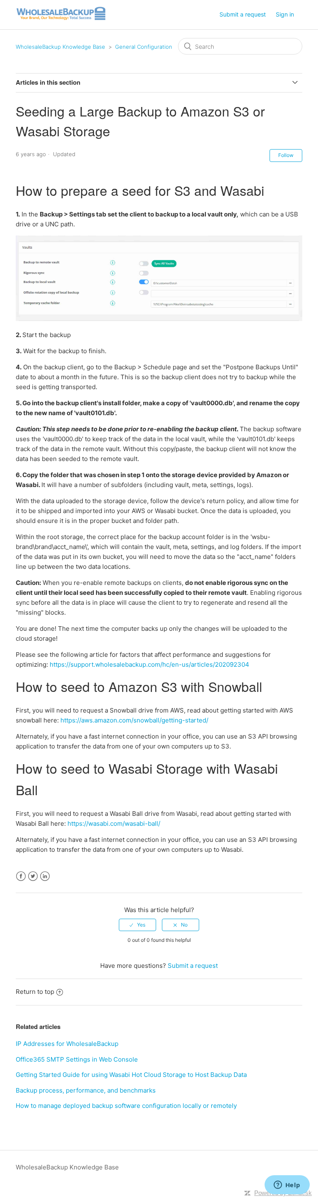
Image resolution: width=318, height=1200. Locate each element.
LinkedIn (45, 876)
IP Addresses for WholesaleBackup (67, 1044)
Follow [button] (286, 155)
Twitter (33, 876)
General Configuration (143, 46)
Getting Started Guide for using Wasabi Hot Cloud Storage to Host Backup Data (131, 1075)
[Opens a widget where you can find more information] (287, 1185)
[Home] (61, 19)
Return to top (35, 992)
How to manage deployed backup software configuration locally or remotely (126, 1106)
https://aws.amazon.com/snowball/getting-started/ (134, 720)
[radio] (137, 925)
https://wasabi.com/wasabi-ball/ (113, 823)
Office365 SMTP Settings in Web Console (77, 1059)
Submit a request (242, 14)
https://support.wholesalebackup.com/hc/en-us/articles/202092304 (149, 664)
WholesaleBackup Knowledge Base (60, 46)
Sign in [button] (285, 14)
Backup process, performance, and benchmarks (86, 1090)
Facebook (21, 876)
